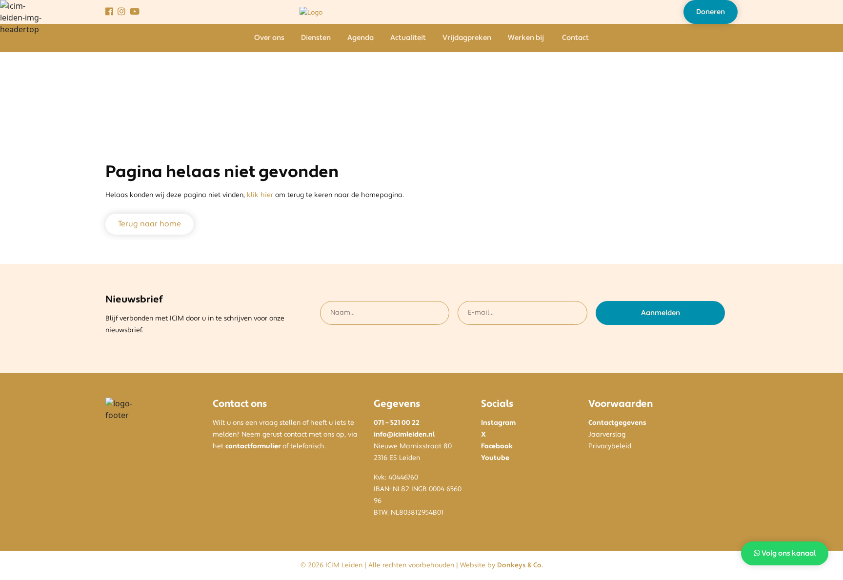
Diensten (316, 37)
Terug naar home (149, 224)
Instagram (498, 423)
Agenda (360, 37)
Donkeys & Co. (520, 565)
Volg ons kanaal (788, 553)
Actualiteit (408, 37)
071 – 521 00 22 (397, 423)
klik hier (260, 195)
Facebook (497, 446)
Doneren (710, 12)
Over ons (269, 37)
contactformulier (253, 446)
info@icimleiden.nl (404, 434)
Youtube (495, 458)
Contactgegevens (617, 423)
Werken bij (526, 37)
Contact (575, 37)
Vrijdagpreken (466, 37)
